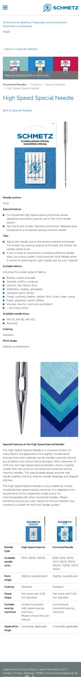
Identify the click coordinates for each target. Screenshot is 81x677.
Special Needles (55, 84)
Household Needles (14, 84)
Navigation (7, 7)
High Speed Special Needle (22, 88)
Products (36, 84)
